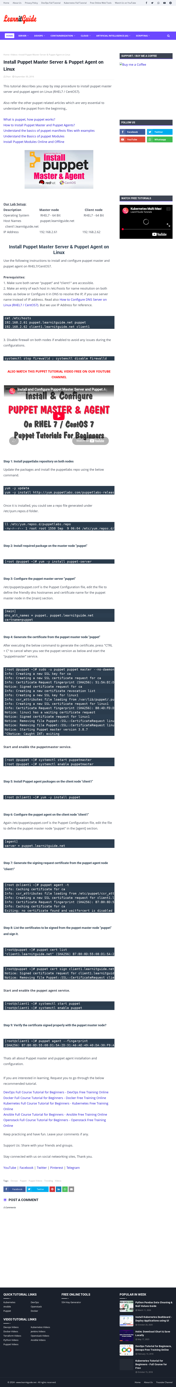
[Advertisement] (146, 93)
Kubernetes (9, 1302)
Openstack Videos (40, 1335)
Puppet (23, 1180)
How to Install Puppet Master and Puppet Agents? (39, 125)
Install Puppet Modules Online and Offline (33, 142)
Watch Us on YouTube (125, 2)
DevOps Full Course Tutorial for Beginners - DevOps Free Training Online (55, 1092)
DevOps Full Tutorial (50, 2)
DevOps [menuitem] (38, 35)
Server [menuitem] (22, 35)
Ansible (7, 1306)
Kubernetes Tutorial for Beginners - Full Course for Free (151, 1364)
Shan (8, 76)
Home (6, 2)
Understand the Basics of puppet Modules (33, 136)
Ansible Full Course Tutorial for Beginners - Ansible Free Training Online (55, 1114)
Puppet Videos (35, 1180)
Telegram (73, 1168)
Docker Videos (10, 1331)
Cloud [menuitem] (85, 35)
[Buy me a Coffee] (133, 64)
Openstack (36, 1306)
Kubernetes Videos (40, 1327)
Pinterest (56, 1168)
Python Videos (10, 1340)
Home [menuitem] (9, 35)
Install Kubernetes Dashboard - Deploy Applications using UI (153, 1319)
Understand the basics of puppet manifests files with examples (49, 130)
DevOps (35, 1302)
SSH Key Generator (71, 1302)
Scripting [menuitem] (142, 35)
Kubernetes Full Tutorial (75, 2)
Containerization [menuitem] (62, 35)
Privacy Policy (31, 2)
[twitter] (152, 3)
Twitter (42, 1168)
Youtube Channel (164, 1382)
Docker (34, 1310)
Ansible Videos (38, 1340)
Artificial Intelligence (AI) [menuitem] (112, 35)
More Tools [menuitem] (13, 43)
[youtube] (164, 3)
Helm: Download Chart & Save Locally (152, 1333)
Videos (14, 54)
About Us (17, 2)
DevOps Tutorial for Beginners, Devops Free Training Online (153, 1348)
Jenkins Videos (38, 1331)
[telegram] (170, 3)
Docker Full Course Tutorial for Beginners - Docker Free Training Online (54, 1098)
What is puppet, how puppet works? (29, 119)
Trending (48, 1180)
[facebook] (146, 3)
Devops (14, 1180)
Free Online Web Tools (101, 2)
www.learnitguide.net (26, 1382)
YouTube (9, 1168)
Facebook (26, 1168)
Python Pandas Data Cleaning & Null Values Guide (154, 1304)
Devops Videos (11, 1327)
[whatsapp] (158, 3)
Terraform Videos (12, 1335)
